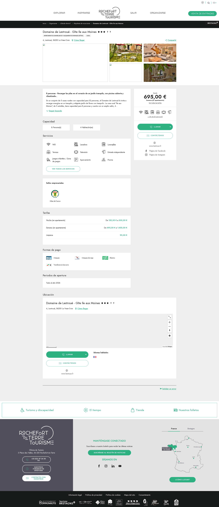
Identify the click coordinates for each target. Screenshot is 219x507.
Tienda (140, 410)
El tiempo (95, 410)
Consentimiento (144, 495)
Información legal (75, 495)
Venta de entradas (202, 13)
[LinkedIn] (113, 466)
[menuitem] (59, 13)
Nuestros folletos (189, 410)
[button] (208, 2)
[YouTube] (119, 466)
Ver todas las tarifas (155, 103)
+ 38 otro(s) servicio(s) (155, 117)
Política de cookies (113, 495)
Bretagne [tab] (191, 428)
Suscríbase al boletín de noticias (109, 452)
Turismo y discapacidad (40, 410)
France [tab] (174, 428)
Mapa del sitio (129, 495)
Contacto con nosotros (38, 478)
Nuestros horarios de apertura (38, 469)
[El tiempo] (202, 2)
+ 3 (160, 72)
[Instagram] (106, 466)
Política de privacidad (93, 495)
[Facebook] (99, 466)
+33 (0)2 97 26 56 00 (38, 459)
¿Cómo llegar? (182, 479)
